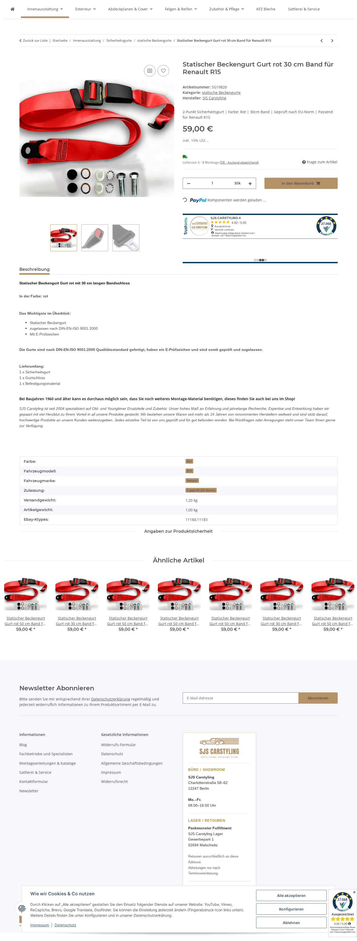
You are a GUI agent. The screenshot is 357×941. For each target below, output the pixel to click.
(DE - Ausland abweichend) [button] (239, 162)
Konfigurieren (291, 909)
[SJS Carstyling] (12, 9)
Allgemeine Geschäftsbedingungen (132, 763)
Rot (189, 461)
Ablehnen (291, 922)
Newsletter (28, 790)
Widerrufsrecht (114, 781)
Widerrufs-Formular (118, 744)
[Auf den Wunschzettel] (163, 70)
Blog (23, 744)
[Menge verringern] (188, 183)
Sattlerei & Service (304, 9)
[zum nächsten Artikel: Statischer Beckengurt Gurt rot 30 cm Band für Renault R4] (332, 40)
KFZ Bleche (265, 9)
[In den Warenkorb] (23, 58)
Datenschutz (65, 925)
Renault (192, 480)
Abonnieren (318, 698)
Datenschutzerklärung (110, 699)
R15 (189, 471)
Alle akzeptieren (291, 895)
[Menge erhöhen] (250, 183)
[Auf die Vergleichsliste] (150, 70)
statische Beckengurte (221, 92)
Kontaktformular (33, 781)
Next (344, 606)
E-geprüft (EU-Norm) (201, 490)
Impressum (39, 925)
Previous (13, 606)
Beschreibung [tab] (34, 269)
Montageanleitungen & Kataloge (47, 763)
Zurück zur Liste (35, 40)
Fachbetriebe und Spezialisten (46, 753)
